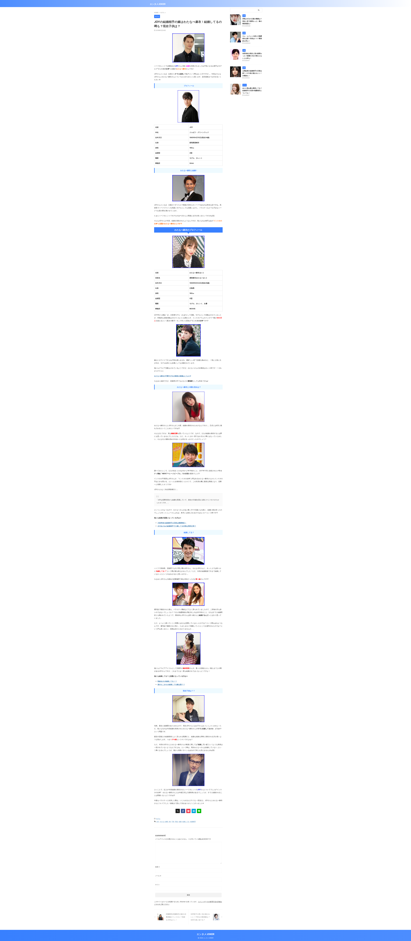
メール (158, 876)
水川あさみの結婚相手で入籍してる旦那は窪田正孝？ (177, 526)
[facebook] (183, 811)
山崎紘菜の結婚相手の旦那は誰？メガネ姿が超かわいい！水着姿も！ (252, 73)
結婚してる (185, 821)
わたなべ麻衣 (164, 821)
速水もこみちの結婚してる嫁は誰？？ (171, 684)
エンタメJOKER (157, 4)
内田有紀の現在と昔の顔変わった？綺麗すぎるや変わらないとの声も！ (252, 55)
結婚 (180, 821)
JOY (157, 821)
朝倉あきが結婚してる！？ (167, 681)
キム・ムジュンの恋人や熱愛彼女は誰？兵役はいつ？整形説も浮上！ (252, 38)
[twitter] (178, 811)
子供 (172, 821)
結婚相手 (193, 821)
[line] (199, 811)
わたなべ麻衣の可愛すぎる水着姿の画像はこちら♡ (172, 376)
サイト (157, 885)
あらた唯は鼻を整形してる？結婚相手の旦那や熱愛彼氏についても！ (252, 90)
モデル (158, 819)
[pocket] (188, 811)
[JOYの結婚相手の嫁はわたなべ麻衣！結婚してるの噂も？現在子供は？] (194, 811)
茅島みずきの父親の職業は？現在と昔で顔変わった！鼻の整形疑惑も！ (252, 21)
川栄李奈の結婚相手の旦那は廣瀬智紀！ (172, 523)
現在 (176, 821)
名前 (157, 867)
